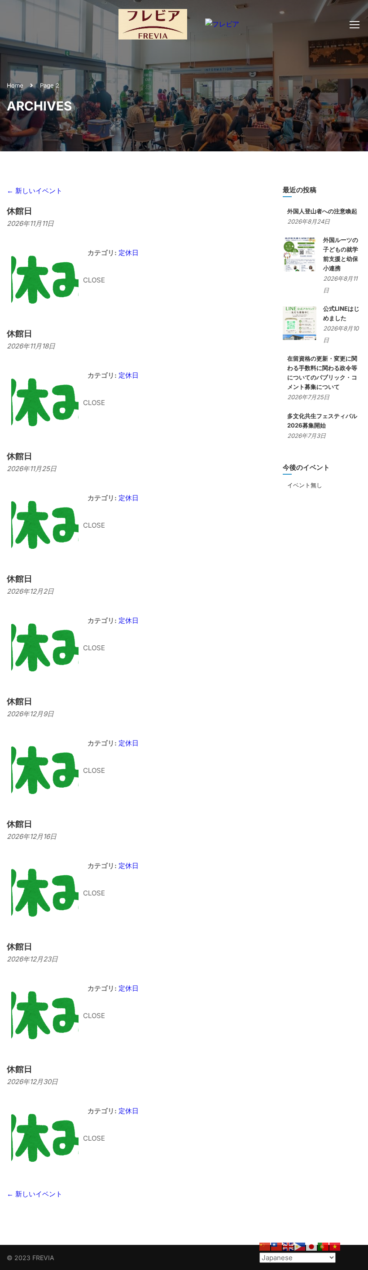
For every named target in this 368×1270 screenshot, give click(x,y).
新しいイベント (34, 190)
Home (15, 85)
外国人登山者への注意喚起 (322, 211)
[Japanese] (312, 1246)
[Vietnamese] (335, 1246)
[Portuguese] (323, 1246)
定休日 (128, 252)
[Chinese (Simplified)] (265, 1246)
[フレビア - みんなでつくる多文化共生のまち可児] (153, 29)
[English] (288, 1246)
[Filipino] (300, 1246)
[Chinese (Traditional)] (277, 1246)
